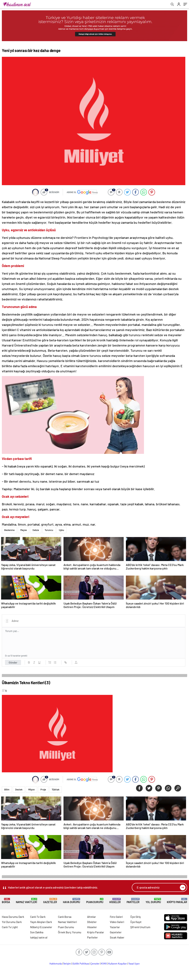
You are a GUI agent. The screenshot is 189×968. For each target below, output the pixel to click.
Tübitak (55, 789)
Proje (43, 789)
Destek (19, 789)
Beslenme (9, 530)
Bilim (6, 789)
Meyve (23, 530)
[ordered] (49, 662)
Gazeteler (50, 901)
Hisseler (115, 901)
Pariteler (133, 901)
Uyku (61, 530)
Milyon (31, 789)
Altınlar (91, 916)
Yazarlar (115, 927)
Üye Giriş (135, 916)
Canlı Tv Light (10, 927)
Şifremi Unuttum (140, 927)
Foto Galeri (116, 916)
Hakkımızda (55, 963)
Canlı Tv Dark (38, 916)
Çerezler (95, 963)
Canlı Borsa (64, 916)
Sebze (35, 530)
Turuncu (49, 530)
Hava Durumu (71, 901)
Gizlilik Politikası (80, 963)
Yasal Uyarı (134, 963)
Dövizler (92, 922)
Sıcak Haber (117, 937)
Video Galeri (117, 922)
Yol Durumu (153, 901)
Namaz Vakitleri (26, 901)
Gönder (13, 662)
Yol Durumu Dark (12, 922)
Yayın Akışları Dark (41, 922)
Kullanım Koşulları (117, 963)
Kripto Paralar (177, 901)
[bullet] (55, 662)
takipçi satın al (38, 937)
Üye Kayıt (136, 922)
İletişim (67, 963)
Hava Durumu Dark (13, 916)
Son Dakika (36, 932)
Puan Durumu (94, 901)
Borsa (6, 901)
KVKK (104, 963)
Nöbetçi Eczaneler (41, 927)
